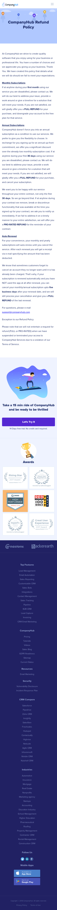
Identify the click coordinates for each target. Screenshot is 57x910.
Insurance (27, 780)
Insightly (27, 718)
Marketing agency (27, 797)
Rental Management (27, 839)
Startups (27, 801)
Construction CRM (27, 843)
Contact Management (27, 596)
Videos (27, 645)
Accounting (27, 805)
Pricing (27, 636)
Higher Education (27, 818)
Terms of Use (35, 905)
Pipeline (27, 605)
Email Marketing (27, 674)
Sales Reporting (27, 579)
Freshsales (27, 727)
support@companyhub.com (16, 312)
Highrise (27, 739)
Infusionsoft (27, 752)
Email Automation (27, 575)
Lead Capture (27, 613)
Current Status (27, 662)
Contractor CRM (27, 835)
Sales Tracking (27, 600)
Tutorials (27, 641)
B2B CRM (27, 609)
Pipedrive (27, 710)
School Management (27, 814)
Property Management (27, 831)
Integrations (27, 592)
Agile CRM (27, 748)
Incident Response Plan (27, 690)
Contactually (27, 735)
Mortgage (27, 784)
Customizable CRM (27, 583)
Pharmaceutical (27, 822)
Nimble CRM (27, 756)
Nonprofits (27, 792)
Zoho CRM (27, 714)
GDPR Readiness (27, 653)
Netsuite (27, 744)
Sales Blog (27, 649)
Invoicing (27, 617)
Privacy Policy (21, 905)
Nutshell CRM (27, 760)
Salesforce (27, 705)
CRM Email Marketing (27, 621)
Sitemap (27, 658)
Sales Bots (27, 588)
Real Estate (27, 788)
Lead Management (27, 571)
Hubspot (27, 731)
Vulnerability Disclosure (27, 686)
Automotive (27, 775)
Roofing (27, 826)
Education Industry (27, 809)
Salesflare (27, 722)
